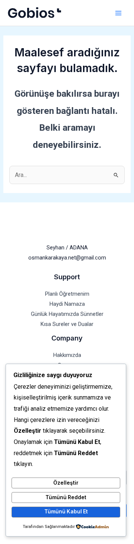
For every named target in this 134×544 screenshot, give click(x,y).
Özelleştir (66, 483)
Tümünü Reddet (65, 497)
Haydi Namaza (67, 304)
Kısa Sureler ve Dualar (67, 324)
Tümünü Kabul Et (66, 512)
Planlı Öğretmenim (67, 293)
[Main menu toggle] (118, 12)
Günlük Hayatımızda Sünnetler (67, 314)
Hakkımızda (67, 355)
